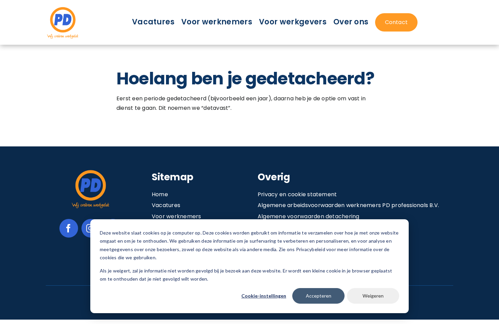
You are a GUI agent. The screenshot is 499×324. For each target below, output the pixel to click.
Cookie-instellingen (263, 296)
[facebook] (68, 228)
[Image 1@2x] (63, 8)
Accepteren (318, 296)
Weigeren (373, 296)
